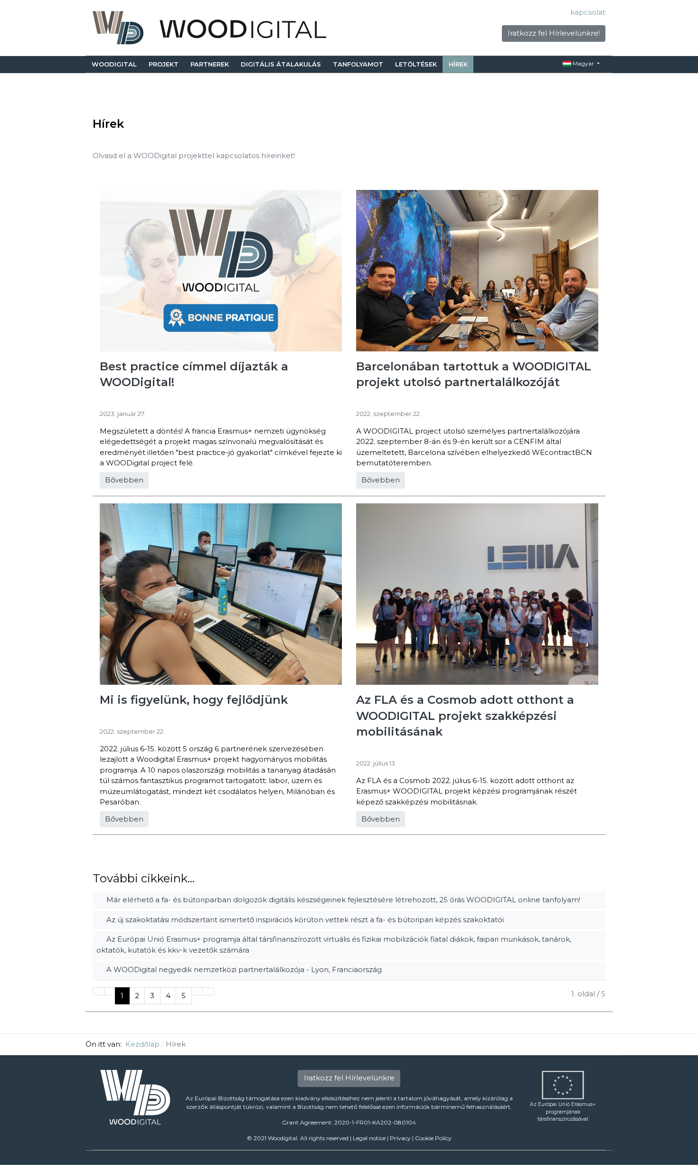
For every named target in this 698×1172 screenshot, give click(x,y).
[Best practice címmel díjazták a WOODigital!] (221, 269)
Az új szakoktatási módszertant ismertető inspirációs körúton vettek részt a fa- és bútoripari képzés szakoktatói (304, 919)
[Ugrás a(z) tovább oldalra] (197, 991)
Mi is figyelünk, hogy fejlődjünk (194, 700)
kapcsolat (587, 12)
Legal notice (369, 1138)
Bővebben (124, 479)
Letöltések (416, 64)
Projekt (164, 64)
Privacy (400, 1138)
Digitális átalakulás (281, 64)
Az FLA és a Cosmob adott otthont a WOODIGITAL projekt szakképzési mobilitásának (465, 715)
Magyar (583, 63)
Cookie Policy (433, 1138)
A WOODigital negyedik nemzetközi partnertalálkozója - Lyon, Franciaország (243, 969)
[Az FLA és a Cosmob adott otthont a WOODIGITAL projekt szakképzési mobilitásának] (477, 593)
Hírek (458, 64)
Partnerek (209, 64)
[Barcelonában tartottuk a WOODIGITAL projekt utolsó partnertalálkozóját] (477, 269)
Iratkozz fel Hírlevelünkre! (554, 33)
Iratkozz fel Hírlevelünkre (349, 1077)
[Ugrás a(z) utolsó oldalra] (208, 991)
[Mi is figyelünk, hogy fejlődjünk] (221, 593)
